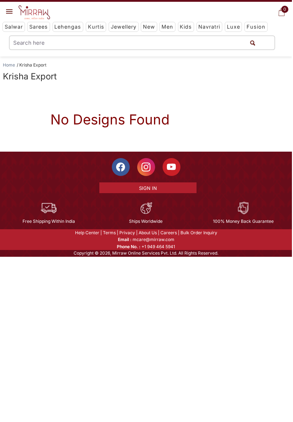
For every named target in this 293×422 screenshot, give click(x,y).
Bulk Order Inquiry (198, 232)
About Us (148, 232)
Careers (168, 232)
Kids (186, 27)
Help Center (87, 232)
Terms (109, 232)
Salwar (14, 27)
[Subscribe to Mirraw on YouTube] (171, 167)
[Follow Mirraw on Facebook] (121, 167)
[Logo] (34, 12)
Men (167, 27)
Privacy (127, 232)
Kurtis (96, 27)
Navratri (209, 27)
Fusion (256, 27)
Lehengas (67, 27)
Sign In (148, 188)
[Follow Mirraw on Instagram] (146, 167)
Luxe (233, 27)
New (149, 27)
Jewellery (123, 27)
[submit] (252, 42)
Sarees (38, 27)
